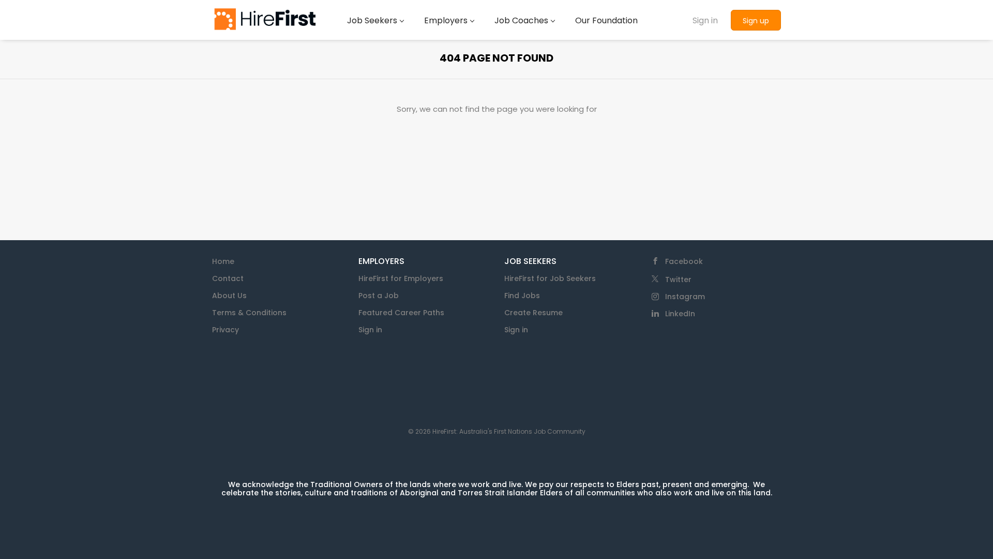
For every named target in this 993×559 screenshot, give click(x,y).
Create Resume (533, 312)
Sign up (756, 21)
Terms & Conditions (249, 312)
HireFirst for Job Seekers (550, 278)
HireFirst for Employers (400, 278)
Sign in (705, 20)
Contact (228, 278)
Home (223, 261)
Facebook (684, 261)
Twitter (678, 279)
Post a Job (378, 295)
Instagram (685, 296)
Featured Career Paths (401, 312)
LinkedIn (680, 313)
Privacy (225, 330)
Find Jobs (522, 295)
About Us (229, 295)
